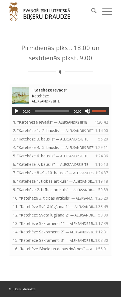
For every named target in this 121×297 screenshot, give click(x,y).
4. (53, 147)
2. (53, 130)
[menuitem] (91, 11)
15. (55, 240)
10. (55, 198)
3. (50, 139)
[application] (60, 111)
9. (55, 189)
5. (50, 155)
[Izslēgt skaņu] (87, 111)
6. (50, 164)
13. (55, 223)
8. (55, 181)
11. (55, 206)
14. (55, 232)
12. (55, 215)
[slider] (100, 111)
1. (50, 122)
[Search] (91, 11)
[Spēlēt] (16, 111)
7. (55, 172)
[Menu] (104, 11)
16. (55, 248)
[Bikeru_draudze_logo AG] (50, 11)
